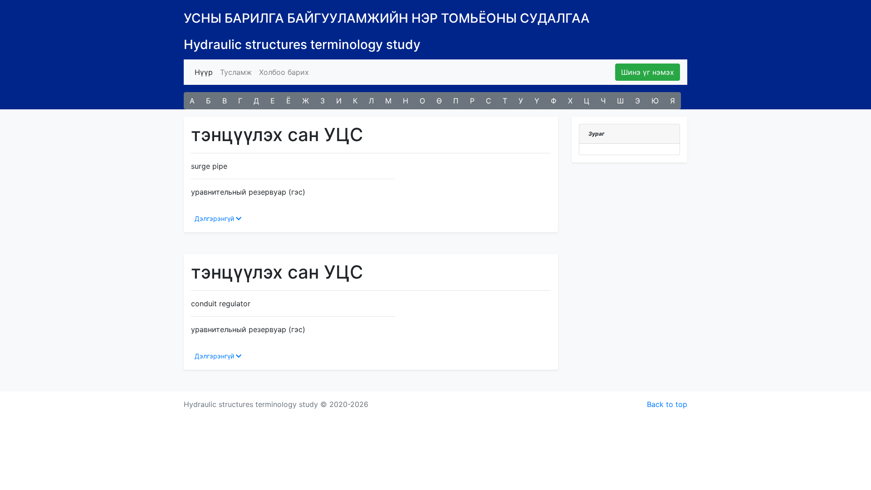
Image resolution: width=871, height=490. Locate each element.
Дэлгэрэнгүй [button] (215, 218)
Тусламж (236, 72)
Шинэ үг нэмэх (647, 72)
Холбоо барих (284, 72)
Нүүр (205, 72)
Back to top (667, 404)
